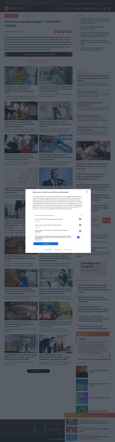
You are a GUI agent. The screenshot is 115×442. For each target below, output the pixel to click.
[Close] (87, 192)
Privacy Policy (68, 249)
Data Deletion (48, 249)
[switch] (79, 219)
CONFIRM (46, 243)
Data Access (58, 249)
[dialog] (58, 221)
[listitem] (58, 215)
